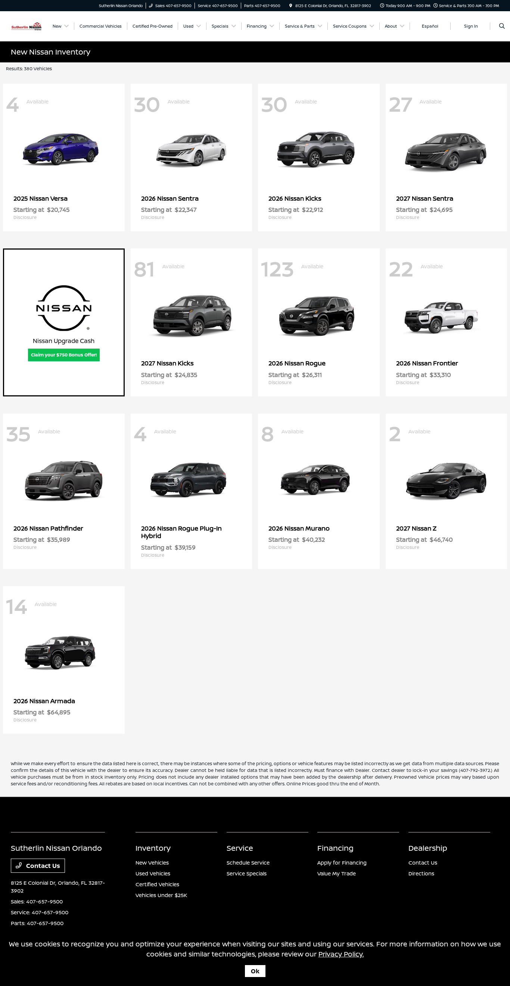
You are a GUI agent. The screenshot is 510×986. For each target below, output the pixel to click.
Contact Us (42, 866)
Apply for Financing (342, 862)
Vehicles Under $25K (161, 895)
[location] (290, 5)
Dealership (427, 848)
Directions (421, 873)
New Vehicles (152, 862)
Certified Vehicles (157, 884)
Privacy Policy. (341, 953)
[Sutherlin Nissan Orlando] (26, 25)
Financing (335, 848)
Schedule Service (248, 862)
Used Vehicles (153, 873)
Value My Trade (336, 873)
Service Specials (247, 873)
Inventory (153, 848)
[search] (502, 26)
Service (240, 848)
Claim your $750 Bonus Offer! (64, 355)
